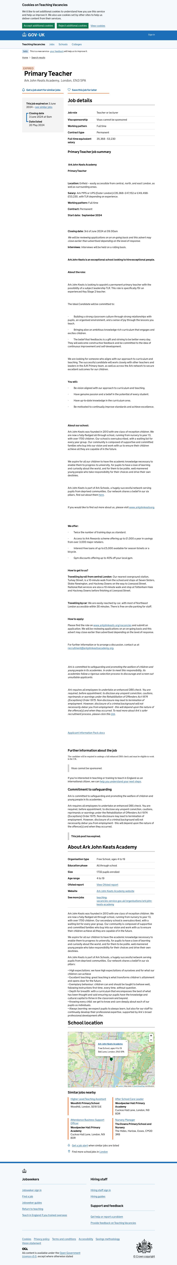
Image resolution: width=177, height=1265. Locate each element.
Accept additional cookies (38, 25)
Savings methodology (108, 1239)
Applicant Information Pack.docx (86, 732)
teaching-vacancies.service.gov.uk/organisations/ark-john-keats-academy (124, 901)
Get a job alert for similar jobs (43, 90)
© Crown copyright (144, 1256)
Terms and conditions (64, 1239)
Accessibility (86, 1239)
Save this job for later (84, 90)
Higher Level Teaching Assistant (88, 1099)
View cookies (98, 25)
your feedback (57, 51)
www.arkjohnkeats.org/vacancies (112, 625)
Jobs (51, 44)
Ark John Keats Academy (110, 1044)
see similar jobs (43, 107)
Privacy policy (42, 1239)
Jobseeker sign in (31, 1190)
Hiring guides (98, 1196)
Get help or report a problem (107, 1216)
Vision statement (31, 1243)
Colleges (77, 44)
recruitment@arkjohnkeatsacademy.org (90, 648)
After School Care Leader (129, 1099)
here (101, 494)
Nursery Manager (125, 1119)
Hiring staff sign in (101, 1190)
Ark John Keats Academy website (115, 891)
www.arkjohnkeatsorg (141, 507)
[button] (111, 1060)
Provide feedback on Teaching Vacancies (113, 1222)
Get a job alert (80, 1145)
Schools (63, 44)
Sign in (151, 34)
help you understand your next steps (120, 781)
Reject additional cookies (72, 25)
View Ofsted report (107, 884)
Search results (38, 57)
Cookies (26, 1239)
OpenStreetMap (139, 1086)
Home (25, 57)
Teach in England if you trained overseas (44, 1215)
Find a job (27, 1196)
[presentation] (111, 1060)
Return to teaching (32, 1208)
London (103, 1151)
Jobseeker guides (32, 1202)
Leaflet (120, 1086)
